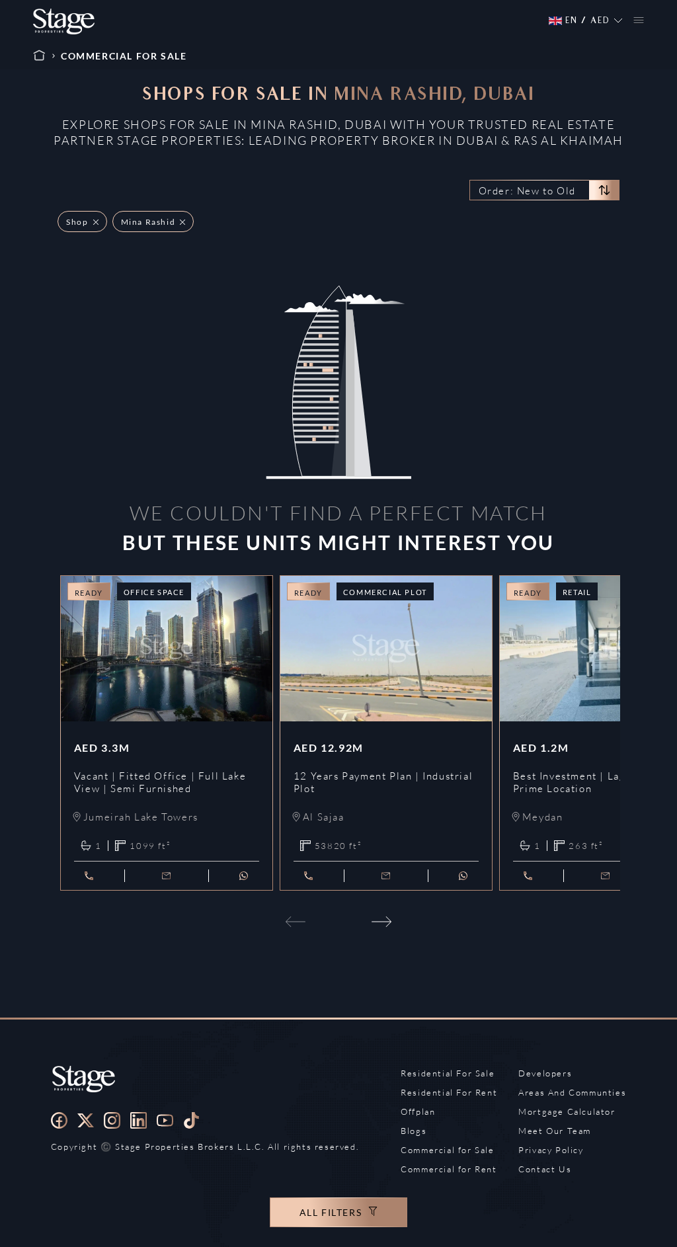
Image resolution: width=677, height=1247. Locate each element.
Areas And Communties (572, 1092)
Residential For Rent (449, 1092)
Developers (545, 1073)
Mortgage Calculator (566, 1111)
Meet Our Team (554, 1130)
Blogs (413, 1130)
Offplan (418, 1111)
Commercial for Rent (449, 1169)
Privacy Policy (550, 1150)
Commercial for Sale (447, 1150)
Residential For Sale (448, 1073)
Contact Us (544, 1169)
